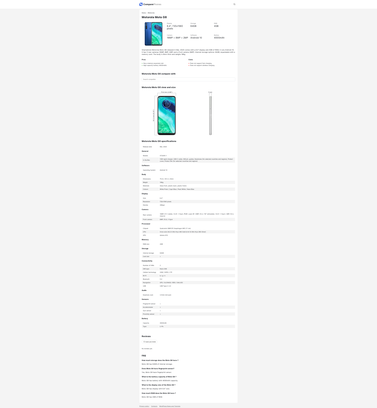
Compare (152, 4)
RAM (215, 23)
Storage (193, 23)
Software (193, 35)
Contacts (154, 406)
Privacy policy (144, 406)
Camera (169, 35)
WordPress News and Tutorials (169, 406)
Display (169, 23)
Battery (216, 35)
